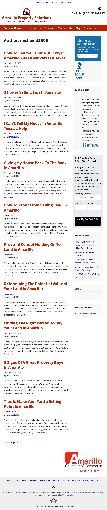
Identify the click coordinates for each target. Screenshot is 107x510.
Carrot (72, 506)
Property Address (83, 193)
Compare (49, 28)
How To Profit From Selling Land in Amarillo (35, 207)
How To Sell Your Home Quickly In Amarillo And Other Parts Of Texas (35, 55)
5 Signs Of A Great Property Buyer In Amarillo (34, 364)
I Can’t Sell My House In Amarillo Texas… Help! (33, 126)
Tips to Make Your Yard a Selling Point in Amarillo (32, 404)
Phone (78, 203)
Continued (31, 84)
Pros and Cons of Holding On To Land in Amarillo (32, 246)
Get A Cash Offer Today (46, 2)
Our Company (65, 2)
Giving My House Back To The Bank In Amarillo (35, 165)
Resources (76, 480)
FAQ (78, 28)
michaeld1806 (13, 66)
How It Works (33, 28)
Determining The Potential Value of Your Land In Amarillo (35, 286)
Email (91, 203)
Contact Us (90, 28)
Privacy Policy (89, 480)
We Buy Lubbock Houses (85, 313)
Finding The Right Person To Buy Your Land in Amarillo (33, 325)
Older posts (13, 442)
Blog (99, 480)
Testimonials (65, 28)
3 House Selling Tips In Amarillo (32, 92)
